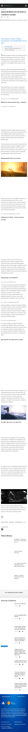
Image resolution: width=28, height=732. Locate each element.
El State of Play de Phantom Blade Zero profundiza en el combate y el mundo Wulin (20, 639)
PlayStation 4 (11, 522)
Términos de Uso (18, 722)
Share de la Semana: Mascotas (20, 603)
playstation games (18, 522)
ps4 (24, 522)
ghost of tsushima (4, 522)
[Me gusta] (19, 606)
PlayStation (8, 5)
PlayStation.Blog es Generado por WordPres (7, 727)
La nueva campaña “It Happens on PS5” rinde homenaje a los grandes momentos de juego (20, 628)
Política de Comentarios (20, 724)
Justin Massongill (8, 46)
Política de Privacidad (6, 724)
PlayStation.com (5, 722)
